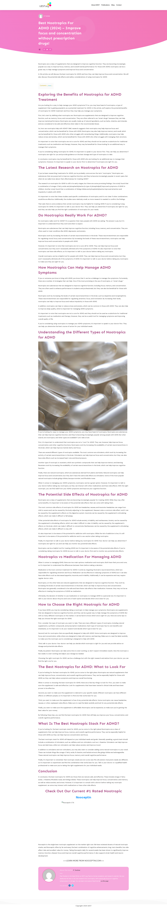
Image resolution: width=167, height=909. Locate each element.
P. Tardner (76, 870)
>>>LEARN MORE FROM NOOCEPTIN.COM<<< (83, 860)
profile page (104, 881)
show (49, 85)
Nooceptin (42, 844)
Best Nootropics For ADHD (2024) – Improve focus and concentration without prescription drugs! (59, 33)
